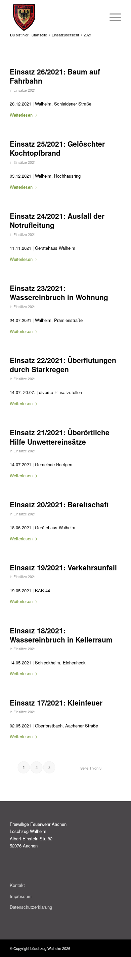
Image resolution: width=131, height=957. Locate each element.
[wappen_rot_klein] (57, 17)
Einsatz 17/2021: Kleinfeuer (56, 702)
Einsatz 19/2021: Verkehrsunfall (63, 567)
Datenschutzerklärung (31, 907)
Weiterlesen (21, 115)
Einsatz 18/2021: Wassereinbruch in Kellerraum (61, 635)
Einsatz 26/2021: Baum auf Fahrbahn (55, 76)
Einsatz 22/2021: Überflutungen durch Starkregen (63, 364)
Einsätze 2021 (24, 90)
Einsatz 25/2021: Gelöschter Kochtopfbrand (57, 148)
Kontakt (17, 885)
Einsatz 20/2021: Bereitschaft (59, 504)
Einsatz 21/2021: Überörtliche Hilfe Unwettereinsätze (60, 436)
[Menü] (112, 17)
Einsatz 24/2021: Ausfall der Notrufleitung (57, 220)
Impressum (21, 896)
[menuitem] (112, 17)
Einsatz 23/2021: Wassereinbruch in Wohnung (59, 292)
